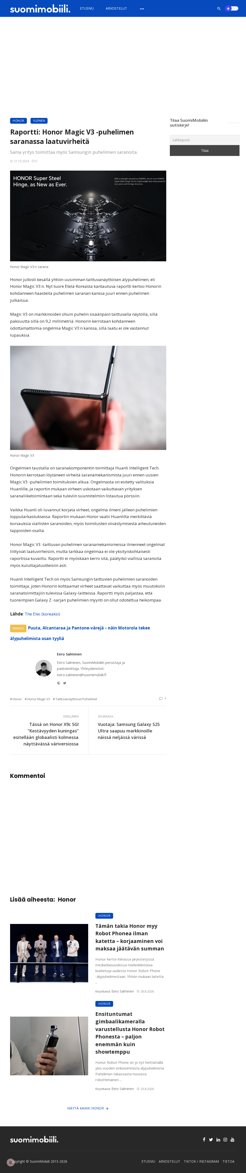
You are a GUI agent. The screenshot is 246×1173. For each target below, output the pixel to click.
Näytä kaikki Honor (85, 1108)
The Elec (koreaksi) (42, 614)
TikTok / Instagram (201, 1161)
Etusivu (87, 8)
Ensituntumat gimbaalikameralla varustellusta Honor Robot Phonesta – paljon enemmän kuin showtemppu (130, 1033)
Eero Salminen (69, 654)
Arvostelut (116, 8)
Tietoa (228, 1161)
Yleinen (39, 121)
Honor (18, 121)
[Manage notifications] (10, 1162)
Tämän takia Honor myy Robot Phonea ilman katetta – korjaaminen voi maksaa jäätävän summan (129, 937)
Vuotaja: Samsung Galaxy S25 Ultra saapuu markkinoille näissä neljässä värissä (129, 730)
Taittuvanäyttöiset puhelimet (76, 699)
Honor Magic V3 (38, 699)
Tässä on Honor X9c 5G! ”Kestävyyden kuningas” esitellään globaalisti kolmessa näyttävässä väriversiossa (46, 734)
